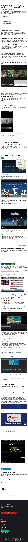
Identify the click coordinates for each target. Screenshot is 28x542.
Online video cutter (3, 397)
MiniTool (2, 519)
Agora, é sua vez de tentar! (7, 23)
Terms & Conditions (15, 537)
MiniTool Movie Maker (12, 238)
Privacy (12, 537)
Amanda (3, 9)
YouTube (5, 3)
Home (1, 3)
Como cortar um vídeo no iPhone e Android (9, 18)
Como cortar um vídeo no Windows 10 (8, 19)
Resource (2, 517)
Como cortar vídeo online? (7, 21)
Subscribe (8, 512)
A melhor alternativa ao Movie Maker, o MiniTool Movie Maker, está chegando (12, 302)
